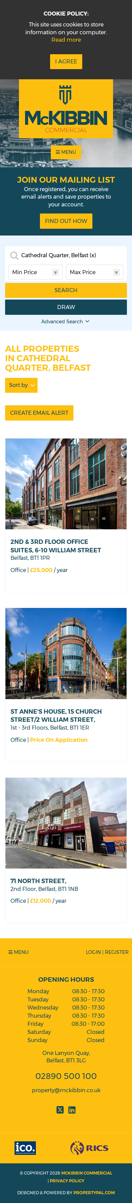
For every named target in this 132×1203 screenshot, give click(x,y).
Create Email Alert (39, 413)
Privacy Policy (67, 1180)
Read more (66, 40)
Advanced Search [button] (62, 322)
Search (66, 290)
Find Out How (66, 221)
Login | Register (107, 952)
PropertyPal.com (94, 1192)
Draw (66, 307)
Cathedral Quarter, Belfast (58, 255)
